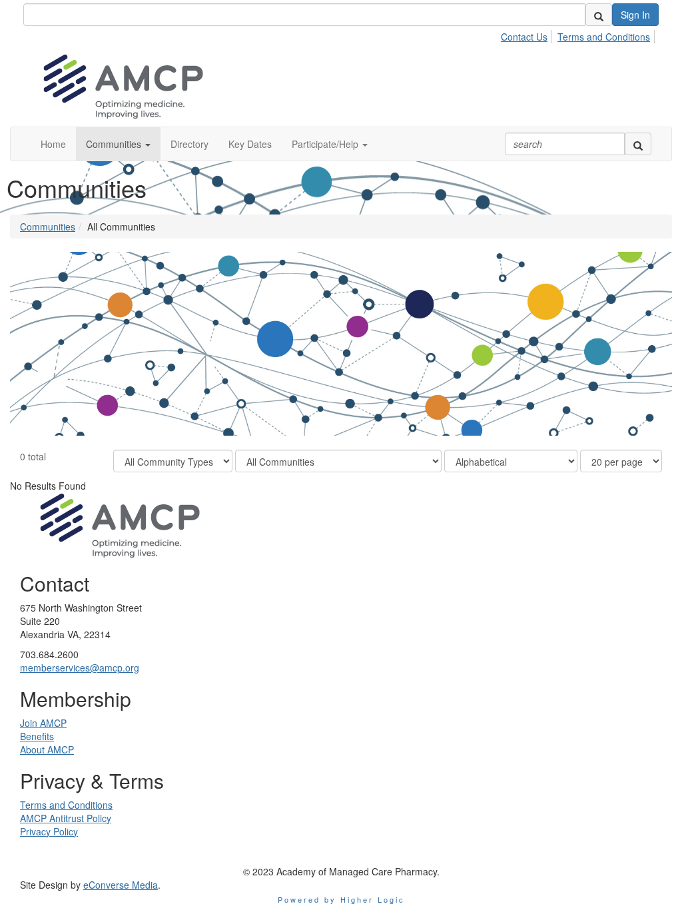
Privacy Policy (49, 831)
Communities (47, 226)
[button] (118, 144)
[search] (598, 14)
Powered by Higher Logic (341, 899)
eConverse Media (120, 884)
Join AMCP (43, 722)
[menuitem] (528, 34)
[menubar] (579, 34)
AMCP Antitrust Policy (65, 818)
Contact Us (524, 36)
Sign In (635, 14)
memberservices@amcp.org (79, 667)
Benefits (37, 736)
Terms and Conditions (603, 36)
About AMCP (47, 749)
